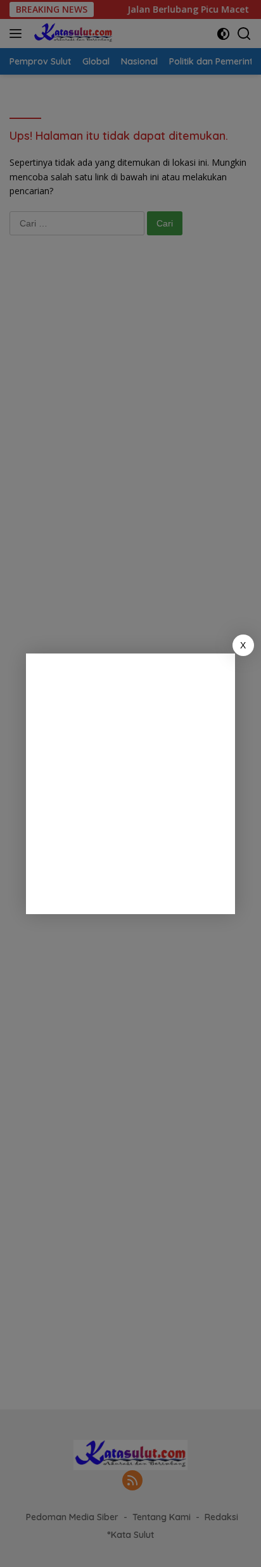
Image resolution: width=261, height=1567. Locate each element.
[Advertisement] (130, 783)
